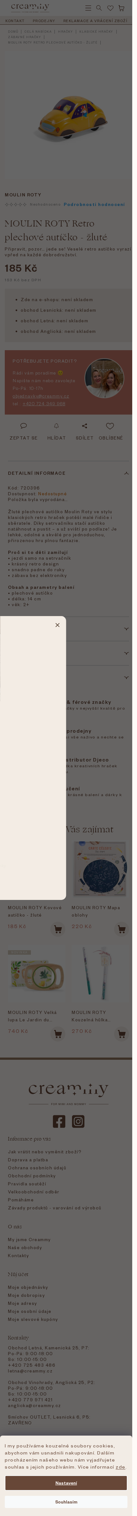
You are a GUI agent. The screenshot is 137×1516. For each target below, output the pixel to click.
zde (121, 1467)
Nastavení (66, 1483)
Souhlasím (66, 1501)
